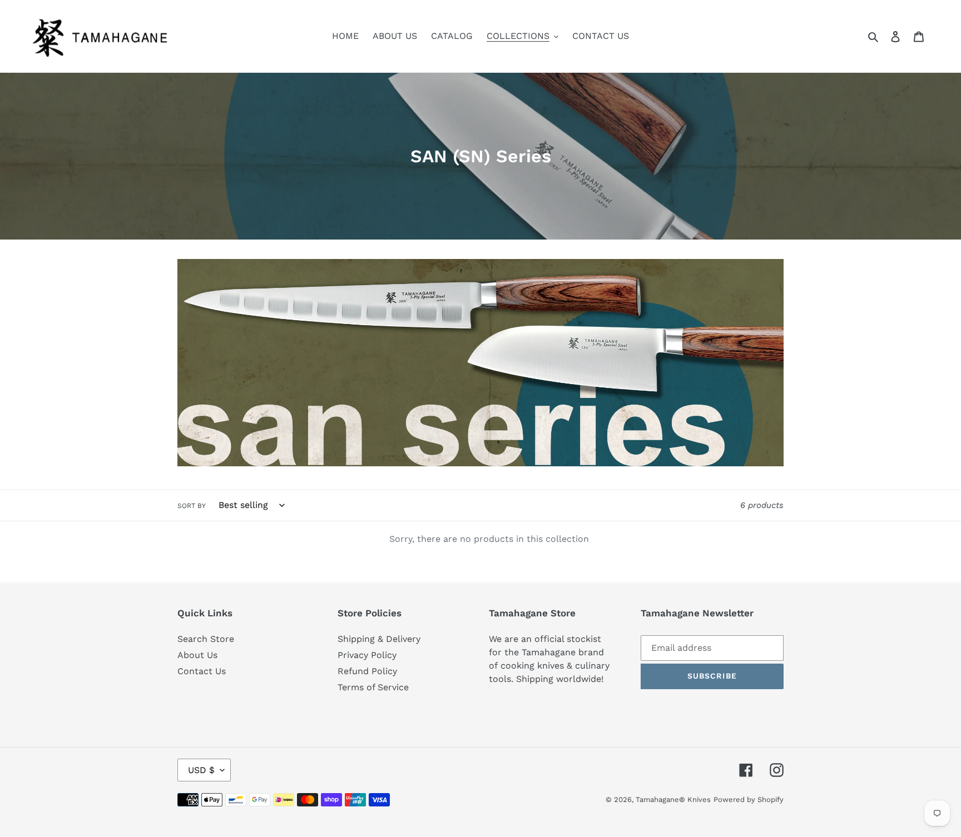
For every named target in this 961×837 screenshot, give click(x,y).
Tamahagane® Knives (673, 799)
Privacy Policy (367, 655)
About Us (197, 655)
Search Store (205, 639)
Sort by (191, 506)
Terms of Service (373, 687)
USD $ (201, 770)
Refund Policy (367, 671)
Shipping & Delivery (379, 639)
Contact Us (201, 671)
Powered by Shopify (749, 799)
